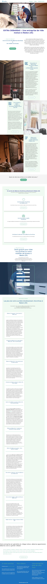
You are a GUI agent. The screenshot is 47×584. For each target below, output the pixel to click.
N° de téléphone (26, 271)
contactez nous (11, 566)
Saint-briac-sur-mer (7, 553)
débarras (11, 411)
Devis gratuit (12, 48)
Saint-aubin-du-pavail (27, 552)
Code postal (18, 278)
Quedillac (13, 549)
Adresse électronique (19, 271)
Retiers (25, 549)
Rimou (28, 549)
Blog (35, 1)
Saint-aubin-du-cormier (17, 552)
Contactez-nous (23, 557)
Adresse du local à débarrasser (20, 275)
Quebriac (8, 549)
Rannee (17, 549)
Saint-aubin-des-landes (7, 552)
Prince (4, 549)
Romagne (32, 549)
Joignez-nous (23, 179)
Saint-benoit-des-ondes (37, 552)
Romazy (37, 549)
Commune (25, 278)
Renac (21, 549)
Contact (31, 1)
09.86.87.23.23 (41, 1)
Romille (41, 549)
